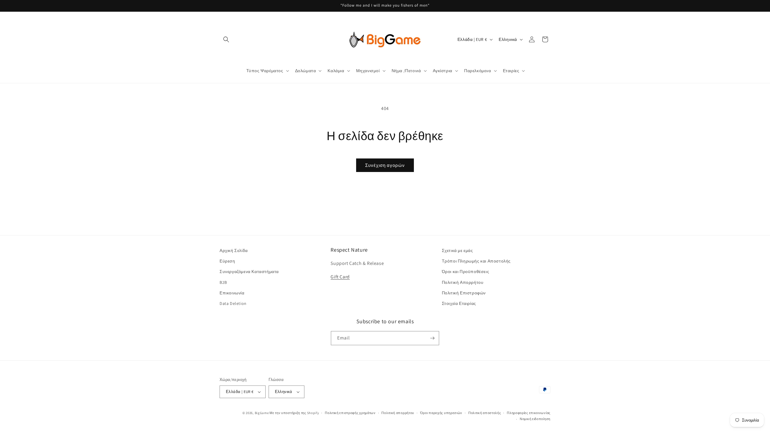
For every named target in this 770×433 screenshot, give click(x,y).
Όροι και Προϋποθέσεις (465, 272)
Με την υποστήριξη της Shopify (294, 413)
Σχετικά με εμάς (457, 250)
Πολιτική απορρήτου (397, 413)
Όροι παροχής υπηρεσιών (441, 413)
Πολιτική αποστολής (484, 413)
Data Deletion (233, 303)
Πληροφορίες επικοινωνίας (528, 413)
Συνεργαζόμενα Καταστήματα (249, 272)
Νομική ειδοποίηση (535, 419)
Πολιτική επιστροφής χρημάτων (350, 413)
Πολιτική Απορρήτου (463, 282)
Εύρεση (227, 261)
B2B (223, 282)
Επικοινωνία (232, 293)
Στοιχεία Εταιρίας (459, 303)
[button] (226, 39)
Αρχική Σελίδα (234, 250)
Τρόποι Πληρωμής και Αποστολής (476, 261)
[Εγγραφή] (432, 338)
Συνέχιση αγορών (385, 165)
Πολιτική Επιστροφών (464, 293)
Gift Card (340, 277)
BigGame (262, 413)
